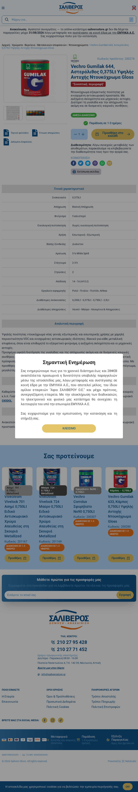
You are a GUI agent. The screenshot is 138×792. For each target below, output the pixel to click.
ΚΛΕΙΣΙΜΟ (69, 428)
